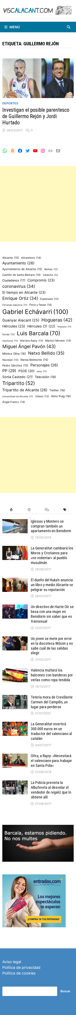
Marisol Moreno (58, 340)
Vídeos (42, 396)
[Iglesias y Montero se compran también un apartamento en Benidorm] (15, 522)
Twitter (57, 390)
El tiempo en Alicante (24, 292)
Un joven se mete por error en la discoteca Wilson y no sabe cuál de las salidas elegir (52, 645)
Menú (15, 27)
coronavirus (18, 286)
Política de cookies (18, 973)
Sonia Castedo (17, 377)
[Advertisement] (38, 204)
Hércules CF (41, 326)
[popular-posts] (11, 510)
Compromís (41, 280)
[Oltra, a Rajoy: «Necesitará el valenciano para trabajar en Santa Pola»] (15, 756)
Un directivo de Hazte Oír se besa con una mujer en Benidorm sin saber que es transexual (52, 613)
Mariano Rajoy (31, 340)
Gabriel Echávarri (35, 311)
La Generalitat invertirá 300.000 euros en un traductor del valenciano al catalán (51, 731)
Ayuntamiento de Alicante (22, 269)
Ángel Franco (13, 402)
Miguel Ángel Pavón (29, 346)
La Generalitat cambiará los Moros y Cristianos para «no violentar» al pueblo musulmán (52, 555)
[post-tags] (65, 510)
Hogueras (56, 320)
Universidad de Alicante (17, 396)
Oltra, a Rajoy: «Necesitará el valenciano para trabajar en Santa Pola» (51, 761)
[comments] (47, 510)
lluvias (8, 334)
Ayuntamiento (18, 263)
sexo (42, 371)
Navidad (10, 359)
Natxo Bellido (46, 353)
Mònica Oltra (14, 353)
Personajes (44, 365)
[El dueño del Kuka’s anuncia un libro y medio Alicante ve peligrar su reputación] (15, 580)
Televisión (45, 377)
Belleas (51, 269)
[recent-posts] (29, 510)
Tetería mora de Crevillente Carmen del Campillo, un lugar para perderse (52, 702)
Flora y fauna (40, 304)
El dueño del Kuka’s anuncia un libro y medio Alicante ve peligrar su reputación (52, 585)
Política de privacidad (21, 967)
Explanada (49, 298)
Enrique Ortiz (20, 298)
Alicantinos (31, 257)
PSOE (26, 371)
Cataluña (50, 274)
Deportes (10, 103)
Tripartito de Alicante (24, 390)
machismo (10, 340)
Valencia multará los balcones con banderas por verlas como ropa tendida (52, 675)
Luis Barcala (38, 333)
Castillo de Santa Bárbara (21, 274)
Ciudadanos (13, 280)
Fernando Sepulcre (14, 305)
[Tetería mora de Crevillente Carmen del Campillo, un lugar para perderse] (15, 698)
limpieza (64, 326)
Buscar (65, 991)
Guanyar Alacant (20, 320)
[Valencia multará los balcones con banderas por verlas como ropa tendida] (15, 671)
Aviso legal (11, 962)
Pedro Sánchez (15, 365)
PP (9, 370)
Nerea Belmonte (34, 359)
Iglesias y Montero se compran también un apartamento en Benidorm (51, 526)
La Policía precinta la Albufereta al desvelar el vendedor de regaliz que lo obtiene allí (51, 789)
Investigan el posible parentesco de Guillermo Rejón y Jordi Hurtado (35, 116)
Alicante (10, 257)
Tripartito (18, 383)
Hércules (13, 326)
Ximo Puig (61, 396)
